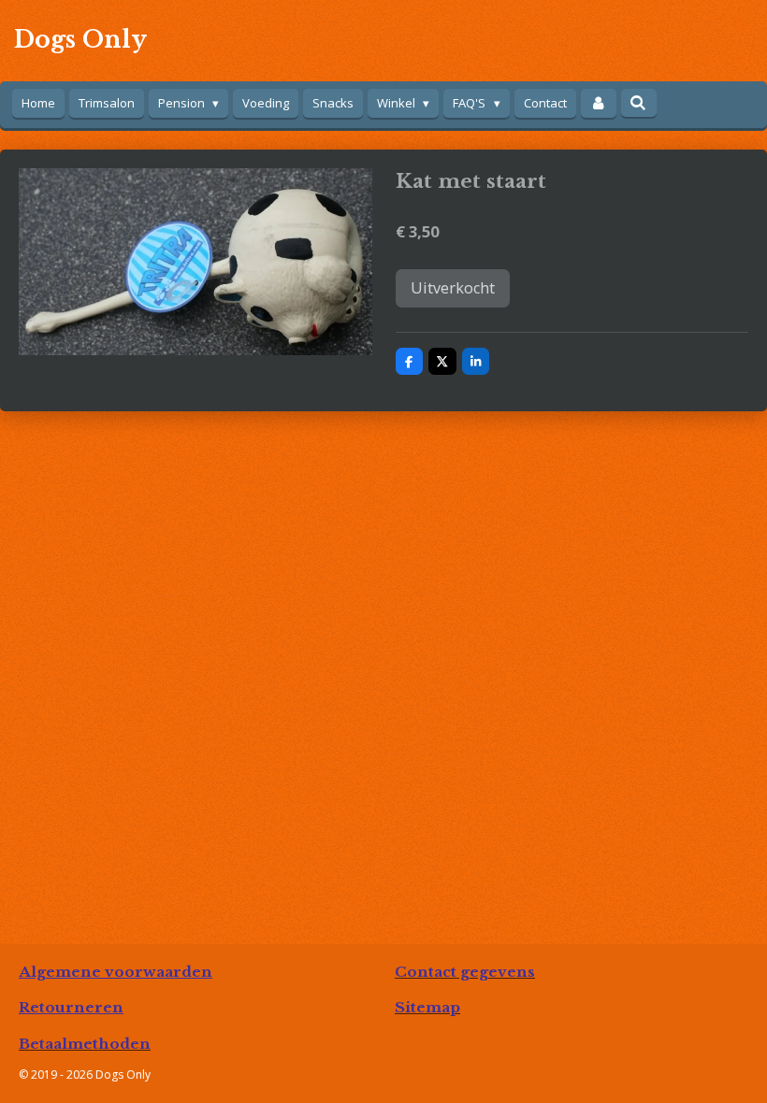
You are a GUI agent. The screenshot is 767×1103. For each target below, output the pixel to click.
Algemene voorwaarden (115, 972)
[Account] (598, 103)
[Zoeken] (639, 103)
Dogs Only (80, 39)
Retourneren (71, 1007)
